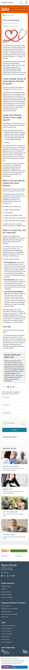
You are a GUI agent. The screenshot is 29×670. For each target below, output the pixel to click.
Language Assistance (7, 597)
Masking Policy (5, 639)
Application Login (6, 611)
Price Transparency (6, 642)
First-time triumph (9, 534)
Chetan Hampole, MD (11, 67)
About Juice (4, 556)
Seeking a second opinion (11, 466)
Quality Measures (6, 592)
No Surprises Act (5, 636)
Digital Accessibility (6, 594)
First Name (5, 397)
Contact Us (19, 556)
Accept (14, 667)
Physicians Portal (6, 606)
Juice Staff (5, 26)
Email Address (6, 413)
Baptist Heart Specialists (11, 379)
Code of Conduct (5, 631)
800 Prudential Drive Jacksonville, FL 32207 (7, 568)
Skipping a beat (8, 489)
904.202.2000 (4, 572)
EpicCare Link (5, 617)
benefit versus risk (10, 147)
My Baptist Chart (5, 586)
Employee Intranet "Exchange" (9, 608)
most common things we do (13, 247)
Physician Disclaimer (6, 634)
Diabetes (7, 142)
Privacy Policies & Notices (8, 625)
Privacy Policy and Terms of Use (12, 663)
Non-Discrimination (6, 628)
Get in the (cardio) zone (10, 512)
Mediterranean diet (12, 194)
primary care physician (10, 313)
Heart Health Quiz (18, 368)
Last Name (5, 405)
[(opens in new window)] (25, 652)
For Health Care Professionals (9, 614)
